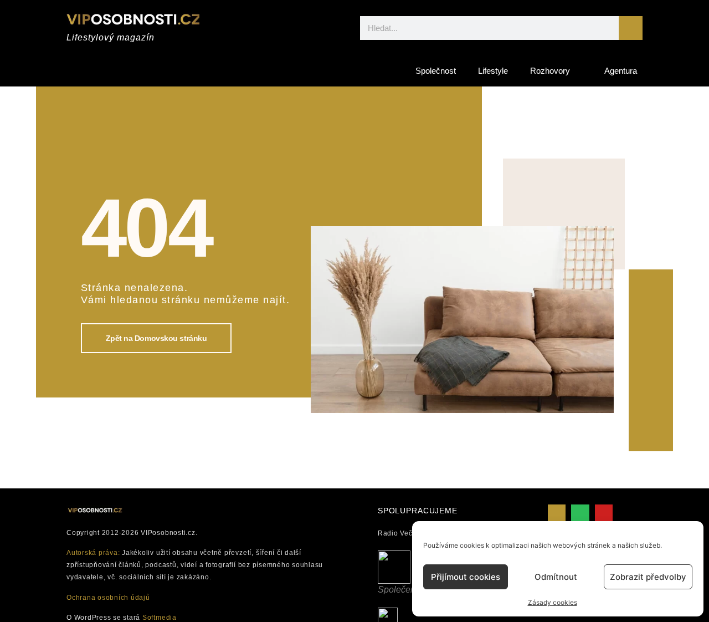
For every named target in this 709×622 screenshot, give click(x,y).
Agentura (620, 70)
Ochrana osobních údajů (108, 597)
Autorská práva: (93, 553)
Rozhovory (550, 70)
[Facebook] (557, 513)
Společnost (435, 70)
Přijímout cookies (465, 577)
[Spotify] (580, 513)
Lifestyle (493, 70)
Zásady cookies (552, 602)
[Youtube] (604, 513)
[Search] (631, 28)
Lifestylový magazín (110, 37)
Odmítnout (556, 577)
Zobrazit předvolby (648, 577)
